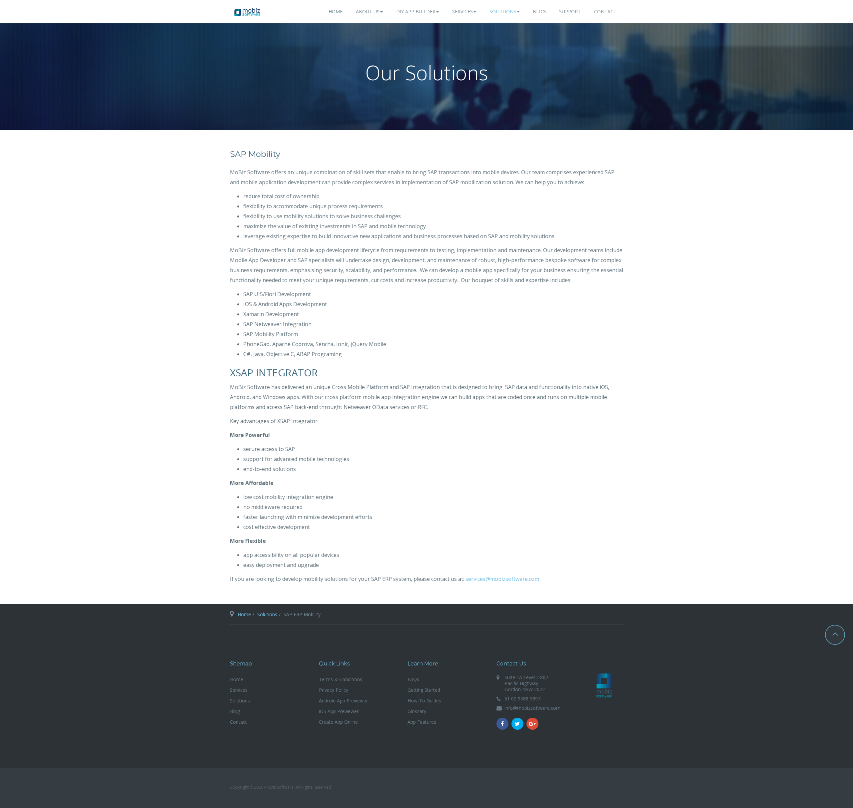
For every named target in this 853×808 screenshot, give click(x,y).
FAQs (413, 679)
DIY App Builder (415, 11)
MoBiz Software (604, 685)
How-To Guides (424, 700)
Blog (539, 11)
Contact (605, 11)
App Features (422, 722)
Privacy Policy (333, 690)
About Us (368, 11)
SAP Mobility (255, 154)
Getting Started (424, 690)
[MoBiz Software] (247, 12)
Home (336, 11)
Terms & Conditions (340, 679)
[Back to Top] (835, 635)
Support (570, 11)
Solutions (502, 11)
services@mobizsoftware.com (502, 579)
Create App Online (338, 722)
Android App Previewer (343, 700)
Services (462, 11)
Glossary (417, 711)
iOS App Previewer (339, 711)
